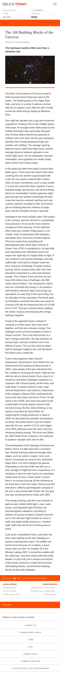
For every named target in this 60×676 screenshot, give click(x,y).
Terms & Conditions (31, 661)
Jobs (31, 640)
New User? (7, 17)
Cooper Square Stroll (11, 594)
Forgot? (39, 10)
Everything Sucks (9, 588)
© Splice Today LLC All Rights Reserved (31, 668)
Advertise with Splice (31, 632)
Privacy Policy (31, 654)
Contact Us (31, 625)
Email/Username (9, 10)
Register (6, 617)
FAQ (30, 647)
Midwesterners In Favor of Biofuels (44, 588)
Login (14, 617)
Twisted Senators (50, 594)
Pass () (37, 10)
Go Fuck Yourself (9, 591)
